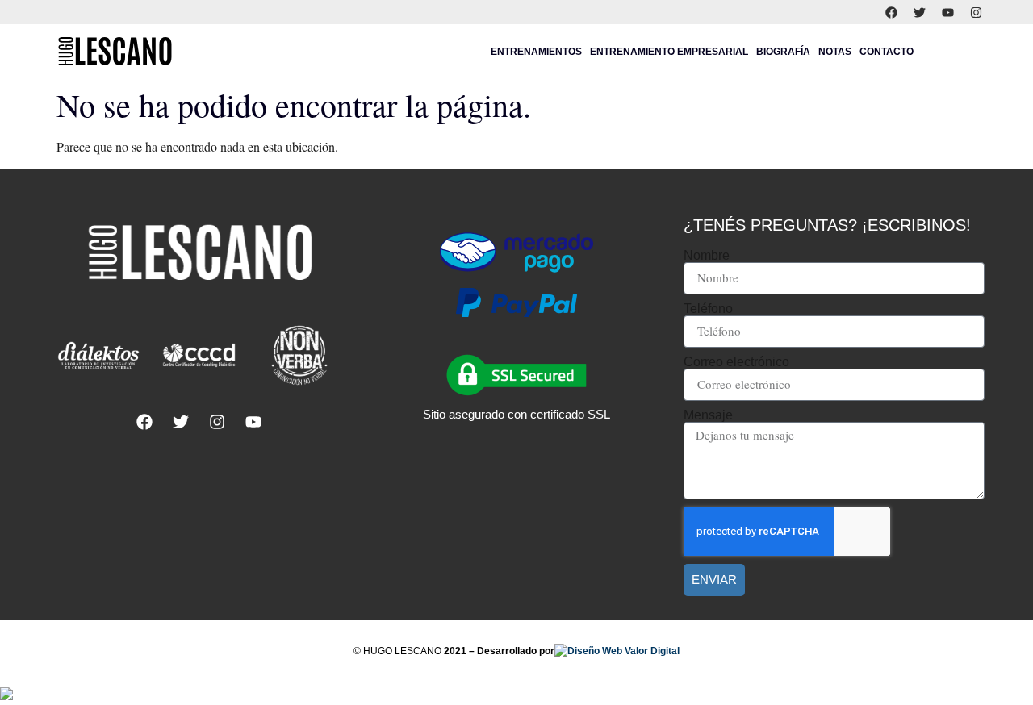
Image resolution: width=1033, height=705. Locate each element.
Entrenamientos (536, 51)
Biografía (783, 51)
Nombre (707, 255)
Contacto (886, 51)
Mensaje (708, 415)
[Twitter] (920, 12)
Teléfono (708, 308)
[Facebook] (892, 12)
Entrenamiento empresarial (669, 51)
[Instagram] (976, 12)
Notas (834, 51)
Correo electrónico (736, 362)
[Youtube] (948, 12)
